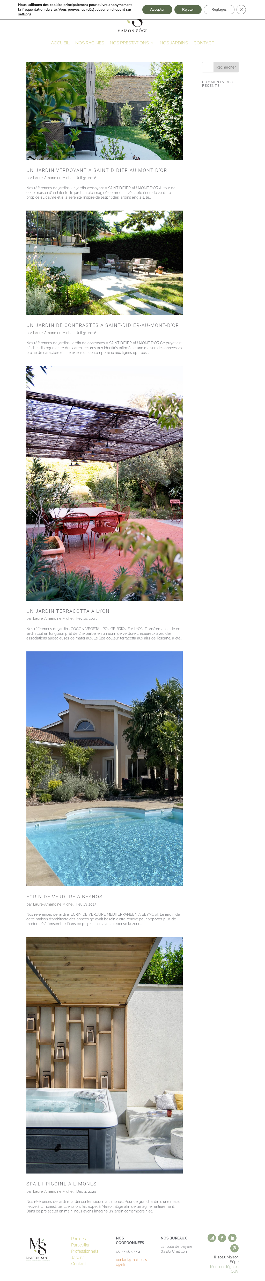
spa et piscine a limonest (63, 1183)
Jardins (78, 1257)
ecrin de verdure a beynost (66, 896)
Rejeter (188, 9)
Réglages (219, 9)
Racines (78, 1238)
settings (24, 14)
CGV (235, 1271)
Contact (204, 43)
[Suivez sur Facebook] (222, 1238)
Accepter (157, 9)
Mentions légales (224, 1267)
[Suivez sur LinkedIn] (232, 1238)
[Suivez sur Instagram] (212, 1238)
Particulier (80, 1245)
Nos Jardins (174, 43)
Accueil (60, 43)
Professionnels (84, 1251)
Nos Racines (89, 43)
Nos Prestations (129, 43)
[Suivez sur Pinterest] (234, 1248)
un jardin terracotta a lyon (68, 611)
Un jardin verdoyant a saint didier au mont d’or (96, 170)
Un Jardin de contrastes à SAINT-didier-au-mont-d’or (102, 325)
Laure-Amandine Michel (53, 178)
